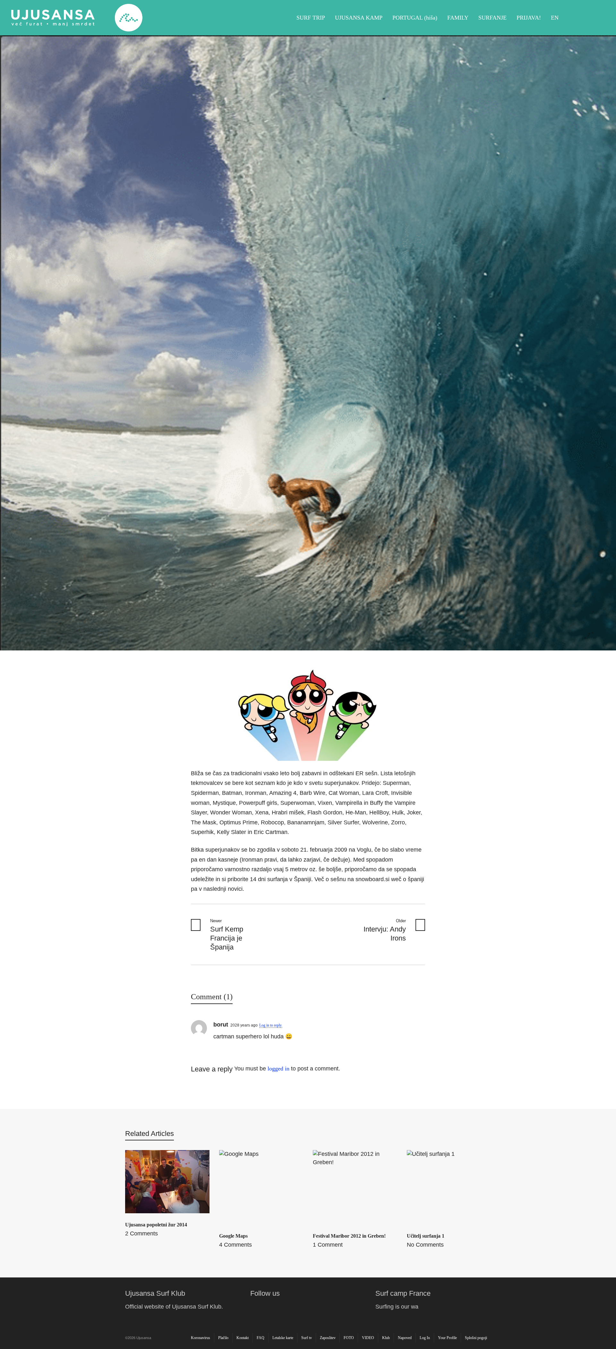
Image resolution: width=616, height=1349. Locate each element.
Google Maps (233, 1236)
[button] (8, 1340)
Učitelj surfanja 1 (425, 1236)
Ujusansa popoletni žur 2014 (156, 1224)
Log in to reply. (270, 1025)
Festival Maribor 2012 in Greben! (349, 1236)
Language (597, 17)
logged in (278, 1068)
